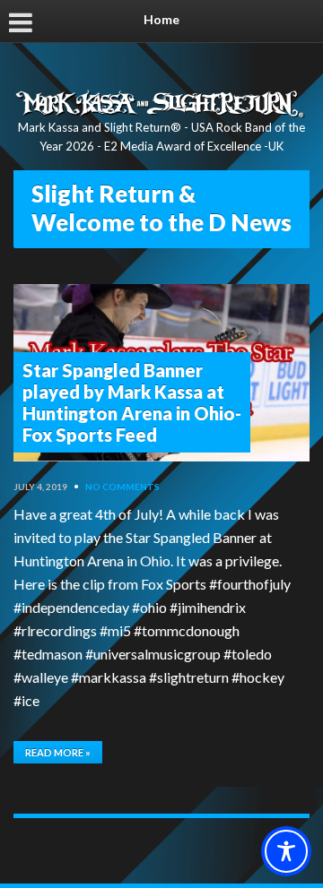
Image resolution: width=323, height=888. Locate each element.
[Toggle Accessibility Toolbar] (286, 851)
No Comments (122, 486)
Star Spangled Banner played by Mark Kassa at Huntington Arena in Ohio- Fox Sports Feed (131, 402)
